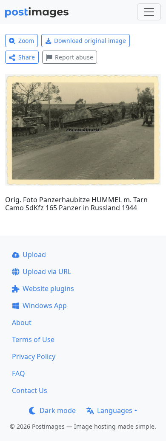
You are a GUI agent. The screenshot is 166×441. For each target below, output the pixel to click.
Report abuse (74, 57)
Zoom (26, 41)
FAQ (18, 373)
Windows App (45, 305)
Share (26, 57)
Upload (34, 254)
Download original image (90, 41)
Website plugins (48, 288)
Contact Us (29, 390)
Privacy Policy (33, 356)
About (21, 322)
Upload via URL (47, 271)
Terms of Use (33, 339)
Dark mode (58, 410)
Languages (114, 410)
